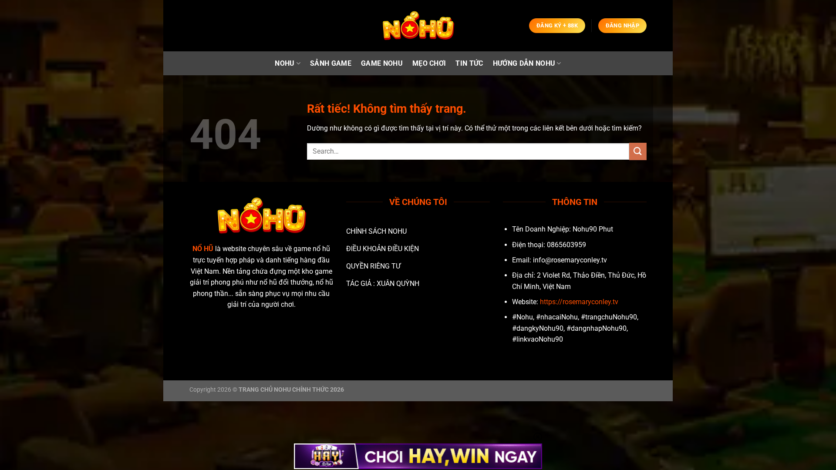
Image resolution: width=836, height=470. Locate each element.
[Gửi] (638, 151)
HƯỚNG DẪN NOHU (524, 63)
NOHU (284, 63)
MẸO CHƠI (429, 63)
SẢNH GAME (330, 63)
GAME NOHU (382, 63)
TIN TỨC (469, 63)
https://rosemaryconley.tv (579, 302)
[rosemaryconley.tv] (418, 26)
